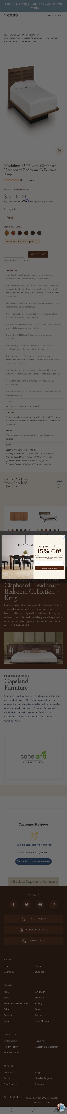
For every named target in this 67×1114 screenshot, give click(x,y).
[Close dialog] (63, 537)
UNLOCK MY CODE (49, 568)
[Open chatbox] (61, 1107)
